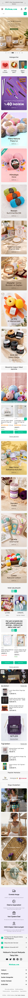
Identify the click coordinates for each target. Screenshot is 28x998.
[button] (2, 9)
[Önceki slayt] (3, 3)
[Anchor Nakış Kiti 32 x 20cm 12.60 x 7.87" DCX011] (20, 640)
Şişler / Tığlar (23, 71)
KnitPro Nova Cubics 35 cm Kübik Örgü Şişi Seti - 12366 (17, 699)
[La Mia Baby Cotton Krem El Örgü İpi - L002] (20, 411)
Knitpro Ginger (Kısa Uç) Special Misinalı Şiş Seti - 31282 (16, 707)
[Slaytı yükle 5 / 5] (17, 53)
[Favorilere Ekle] (6, 690)
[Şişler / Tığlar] (23, 65)
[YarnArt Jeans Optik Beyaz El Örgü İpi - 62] (7, 411)
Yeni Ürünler (5, 71)
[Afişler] (5, 778)
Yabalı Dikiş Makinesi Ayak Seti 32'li (7, 650)
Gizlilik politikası (19, 989)
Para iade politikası (9, 989)
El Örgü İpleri (14, 71)
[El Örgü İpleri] (14, 65)
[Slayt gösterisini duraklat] (22, 52)
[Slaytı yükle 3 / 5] (12, 53)
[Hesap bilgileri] (21, 9)
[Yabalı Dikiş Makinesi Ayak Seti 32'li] (7, 640)
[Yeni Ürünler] (5, 65)
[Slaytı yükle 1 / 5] (8, 53)
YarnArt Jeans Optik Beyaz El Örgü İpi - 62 (7, 422)
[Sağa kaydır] (25, 67)
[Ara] (25, 13)
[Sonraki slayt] (25, 3)
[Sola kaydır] (2, 67)
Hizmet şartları (6, 991)
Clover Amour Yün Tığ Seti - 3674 (17, 765)
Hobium (12, 995)
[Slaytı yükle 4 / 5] (15, 53)
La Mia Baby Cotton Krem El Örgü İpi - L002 (20, 422)
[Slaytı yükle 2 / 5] (10, 53)
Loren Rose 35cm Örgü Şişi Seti (17, 691)
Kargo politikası (15, 991)
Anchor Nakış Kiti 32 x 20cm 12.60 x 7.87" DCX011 (20, 651)
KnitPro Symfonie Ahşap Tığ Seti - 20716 (17, 757)
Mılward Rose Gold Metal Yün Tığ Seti (16, 749)
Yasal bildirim (23, 991)
